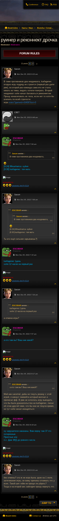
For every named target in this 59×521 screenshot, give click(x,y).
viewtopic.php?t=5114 (20, 186)
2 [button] (32, 63)
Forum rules (29, 53)
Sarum (15, 154)
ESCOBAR (16, 210)
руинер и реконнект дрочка (29, 39)
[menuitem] (32, 5)
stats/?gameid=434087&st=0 (22, 102)
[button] (36, 63)
